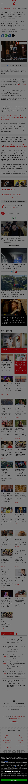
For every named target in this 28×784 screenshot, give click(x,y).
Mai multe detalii (6, 761)
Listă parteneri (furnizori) (4, 777)
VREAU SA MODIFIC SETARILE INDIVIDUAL (14, 781)
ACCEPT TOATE (14, 780)
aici (15, 766)
